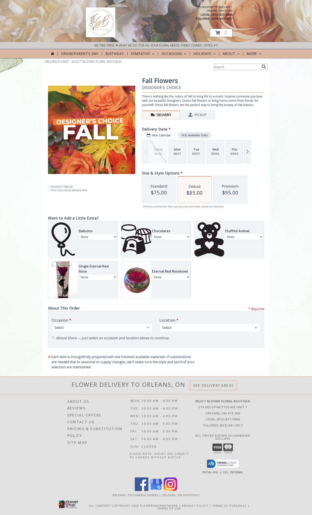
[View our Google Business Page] (156, 490)
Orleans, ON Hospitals (181, 495)
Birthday (114, 53)
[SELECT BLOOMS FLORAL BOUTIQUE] (100, 36)
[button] (221, 33)
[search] (263, 66)
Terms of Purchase (229, 506)
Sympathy (140, 53)
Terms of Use (169, 508)
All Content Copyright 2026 (114, 506)
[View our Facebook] (141, 490)
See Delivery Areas (213, 385)
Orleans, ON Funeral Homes (135, 495)
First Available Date (194, 135)
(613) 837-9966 (221, 15)
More (252, 53)
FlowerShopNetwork (159, 506)
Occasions (172, 53)
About (229, 53)
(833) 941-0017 (221, 19)
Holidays (202, 53)
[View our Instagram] (170, 490)
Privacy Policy (195, 506)
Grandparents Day (79, 53)
